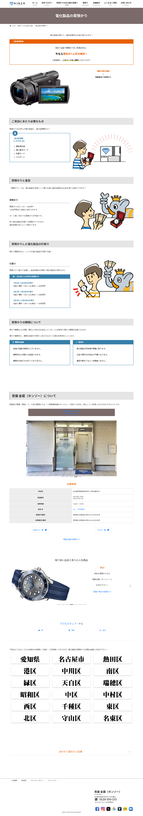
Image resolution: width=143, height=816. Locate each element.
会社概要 (14, 780)
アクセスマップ (68, 623)
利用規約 (23, 780)
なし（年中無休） (79, 509)
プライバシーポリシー (37, 780)
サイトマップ (52, 780)
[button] (71, 412)
